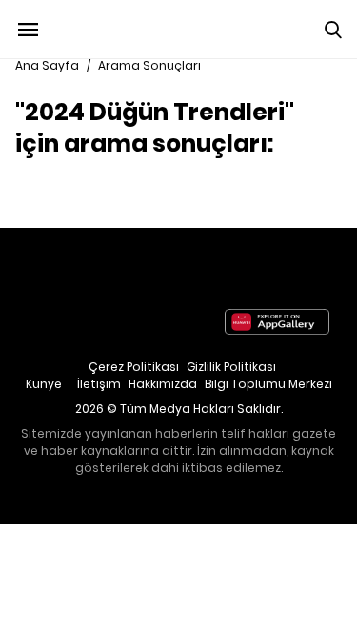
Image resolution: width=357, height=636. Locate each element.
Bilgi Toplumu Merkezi (268, 384)
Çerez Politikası (134, 367)
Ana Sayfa (47, 65)
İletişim (99, 384)
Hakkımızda (163, 384)
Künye (44, 384)
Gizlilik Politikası (231, 367)
